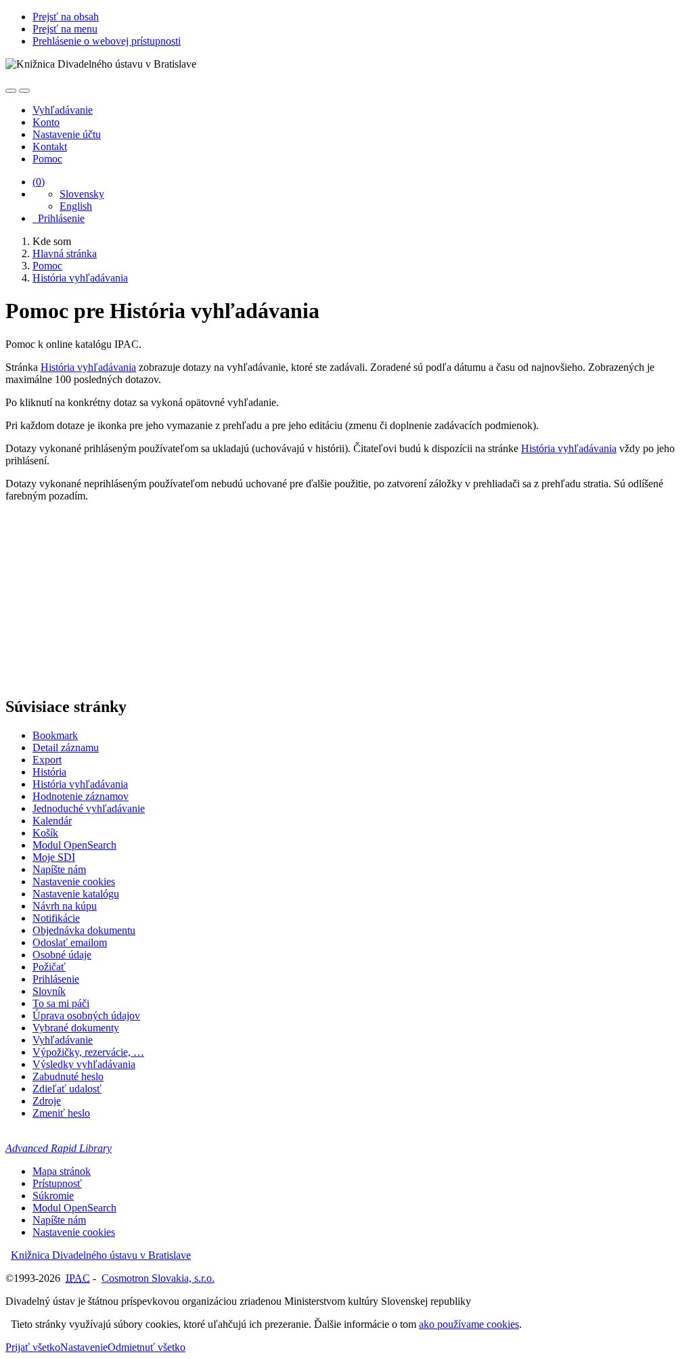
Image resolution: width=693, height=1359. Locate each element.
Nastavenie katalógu (75, 893)
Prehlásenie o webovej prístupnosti (106, 41)
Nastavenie (84, 1347)
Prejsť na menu (64, 29)
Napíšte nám (59, 869)
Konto (46, 122)
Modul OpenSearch (74, 845)
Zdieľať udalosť (67, 1088)
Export (47, 759)
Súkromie (53, 1195)
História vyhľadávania (88, 367)
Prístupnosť (57, 1183)
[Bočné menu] (10, 91)
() (38, 181)
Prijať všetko (32, 1347)
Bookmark (55, 735)
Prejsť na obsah (65, 16)
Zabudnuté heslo (68, 1076)
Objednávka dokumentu (83, 930)
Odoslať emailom (69, 942)
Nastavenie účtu (66, 134)
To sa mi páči (60, 1003)
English (76, 206)
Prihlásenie (58, 218)
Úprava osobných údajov (86, 1015)
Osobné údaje (61, 954)
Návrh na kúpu (64, 906)
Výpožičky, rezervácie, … (88, 1052)
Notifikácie (56, 918)
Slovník (49, 991)
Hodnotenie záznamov (80, 796)
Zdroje (46, 1101)
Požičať (49, 967)
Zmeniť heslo (61, 1113)
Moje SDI (53, 857)
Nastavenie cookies (73, 881)
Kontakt (49, 146)
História (49, 772)
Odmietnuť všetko (146, 1347)
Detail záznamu (65, 747)
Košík (45, 833)
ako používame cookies (469, 1324)
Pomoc (47, 158)
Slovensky (82, 194)
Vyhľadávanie (62, 110)
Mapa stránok (61, 1171)
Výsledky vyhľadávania (83, 1064)
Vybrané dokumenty (75, 1027)
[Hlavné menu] (24, 91)
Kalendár (52, 820)
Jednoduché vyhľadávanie (88, 808)
